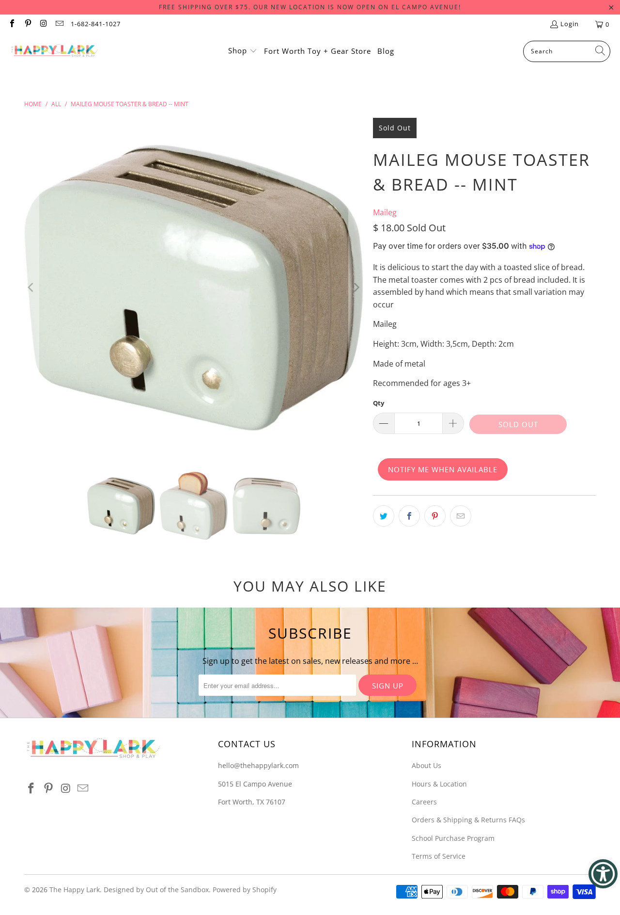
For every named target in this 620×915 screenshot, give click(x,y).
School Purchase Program (453, 838)
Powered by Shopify (245, 889)
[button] (242, 51)
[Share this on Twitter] (383, 516)
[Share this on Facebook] (409, 516)
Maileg (385, 212)
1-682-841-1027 (96, 23)
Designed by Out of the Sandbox (156, 889)
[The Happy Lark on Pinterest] (27, 24)
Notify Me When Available (442, 469)
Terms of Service (438, 856)
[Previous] (31, 287)
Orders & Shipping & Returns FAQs (468, 819)
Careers (424, 801)
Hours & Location (439, 783)
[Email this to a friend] (460, 516)
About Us (426, 765)
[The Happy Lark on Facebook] (11, 24)
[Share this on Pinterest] (435, 516)
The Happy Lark (74, 889)
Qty (378, 403)
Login (569, 23)
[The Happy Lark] (54, 51)
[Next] (356, 287)
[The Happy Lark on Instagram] (43, 24)
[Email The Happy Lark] (58, 24)
